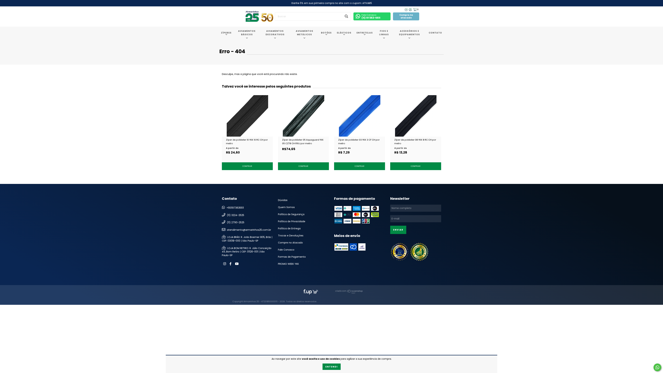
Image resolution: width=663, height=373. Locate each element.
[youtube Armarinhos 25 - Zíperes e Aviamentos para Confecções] (237, 264)
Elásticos (344, 32)
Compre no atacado (406, 16)
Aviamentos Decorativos (275, 32)
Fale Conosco (286, 249)
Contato (435, 32)
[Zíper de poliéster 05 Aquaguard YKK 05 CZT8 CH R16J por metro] (303, 128)
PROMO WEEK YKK (288, 264)
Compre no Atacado (290, 242)
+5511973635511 (235, 207)
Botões (326, 32)
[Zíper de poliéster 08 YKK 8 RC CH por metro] (415, 128)
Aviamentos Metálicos (304, 32)
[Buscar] (346, 16)
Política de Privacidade (291, 221)
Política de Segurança (291, 214)
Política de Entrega (289, 228)
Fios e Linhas (384, 32)
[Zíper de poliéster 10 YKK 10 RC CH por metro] (247, 128)
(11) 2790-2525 (235, 222)
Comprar (247, 166)
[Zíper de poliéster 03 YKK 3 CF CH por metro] (359, 128)
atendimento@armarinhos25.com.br (249, 229)
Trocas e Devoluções (290, 235)
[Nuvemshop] (349, 293)
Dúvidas (282, 200)
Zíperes (226, 32)
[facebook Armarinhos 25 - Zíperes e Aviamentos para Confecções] (230, 264)
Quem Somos (286, 207)
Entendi (331, 366)
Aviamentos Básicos (247, 32)
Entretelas (365, 32)
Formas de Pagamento (292, 257)
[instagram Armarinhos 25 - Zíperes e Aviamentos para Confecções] (224, 264)
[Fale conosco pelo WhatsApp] (657, 367)
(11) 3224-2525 (235, 215)
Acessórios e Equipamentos (409, 32)
